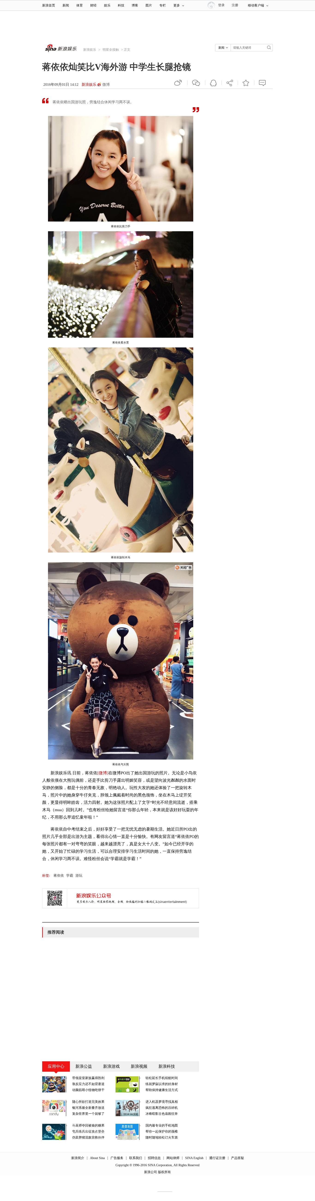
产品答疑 (237, 1158)
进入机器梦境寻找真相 (162, 1101)
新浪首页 (48, 5)
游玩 (78, 875)
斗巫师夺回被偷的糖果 (88, 1125)
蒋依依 (58, 875)
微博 (106, 84)
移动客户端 (256, 5)
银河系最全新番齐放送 (88, 1107)
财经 (93, 5)
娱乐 (107, 5)
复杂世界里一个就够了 (88, 1113)
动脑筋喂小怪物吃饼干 (88, 1090)
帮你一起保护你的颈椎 (162, 1131)
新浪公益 (83, 1066)
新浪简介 (77, 1158)
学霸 (69, 875)
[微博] (102, 773)
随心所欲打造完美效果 (88, 1101)
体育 (79, 5)
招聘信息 (154, 1158)
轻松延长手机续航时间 (162, 1078)
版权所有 (164, 1172)
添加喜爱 (246, 82)
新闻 (65, 5)
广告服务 (116, 1158)
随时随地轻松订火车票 (162, 1137)
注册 (235, 5)
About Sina (97, 1158)
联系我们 (135, 1158)
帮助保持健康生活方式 (162, 1090)
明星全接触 (111, 49)
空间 (213, 82)
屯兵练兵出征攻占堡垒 (88, 1131)
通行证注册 (217, 1158)
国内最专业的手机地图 (162, 1125)
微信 (196, 82)
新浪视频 (139, 1066)
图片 (149, 5)
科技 (121, 5)
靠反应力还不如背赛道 (88, 1084)
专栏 (162, 5)
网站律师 (172, 1158)
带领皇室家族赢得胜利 (88, 1078)
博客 (135, 5)
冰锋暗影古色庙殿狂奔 (162, 1113)
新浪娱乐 (89, 49)
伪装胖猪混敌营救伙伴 (88, 1137)
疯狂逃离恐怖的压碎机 (162, 1107)
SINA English (194, 1158)
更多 (176, 5)
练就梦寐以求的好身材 (162, 1084)
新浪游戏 (111, 1066)
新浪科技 (166, 1066)
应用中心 (56, 1066)
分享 (229, 82)
